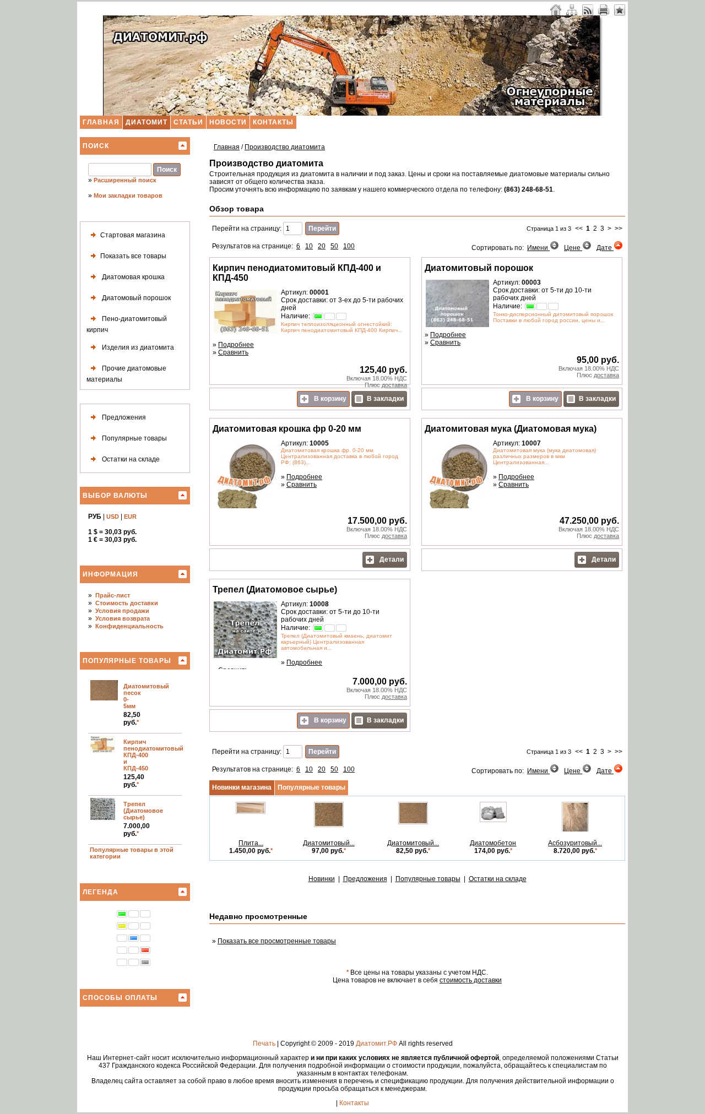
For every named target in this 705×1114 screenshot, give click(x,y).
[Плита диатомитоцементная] (250, 812)
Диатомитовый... (329, 843)
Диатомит (146, 122)
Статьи (188, 122)
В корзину (329, 399)
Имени (538, 248)
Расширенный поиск (125, 180)
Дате (605, 248)
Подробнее (236, 345)
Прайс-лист (112, 595)
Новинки (321, 879)
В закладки (385, 399)
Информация (110, 574)
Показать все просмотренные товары (277, 941)
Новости (228, 122)
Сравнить (233, 352)
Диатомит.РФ (376, 1043)
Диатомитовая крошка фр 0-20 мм (287, 428)
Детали (391, 559)
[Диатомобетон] (493, 820)
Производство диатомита (285, 147)
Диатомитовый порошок (479, 268)
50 (334, 246)
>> (618, 228)
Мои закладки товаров (128, 195)
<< (579, 228)
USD (112, 516)
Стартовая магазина (132, 235)
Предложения (123, 417)
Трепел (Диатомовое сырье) (143, 810)
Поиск (96, 146)
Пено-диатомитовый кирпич (126, 324)
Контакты (273, 122)
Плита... (250, 843)
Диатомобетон (493, 843)
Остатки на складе (130, 459)
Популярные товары (133, 438)
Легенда (100, 892)
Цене (573, 248)
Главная (101, 122)
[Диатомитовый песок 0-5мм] (413, 822)
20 (322, 246)
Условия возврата (122, 618)
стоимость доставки (471, 980)
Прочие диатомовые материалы (126, 374)
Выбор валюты (115, 495)
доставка (394, 385)
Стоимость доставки (126, 603)
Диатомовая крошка (132, 277)
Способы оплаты (120, 998)
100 (349, 246)
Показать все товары (133, 256)
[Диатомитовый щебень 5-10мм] (329, 825)
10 (309, 246)
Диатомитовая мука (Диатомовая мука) (510, 428)
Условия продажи (122, 610)
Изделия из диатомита (137, 347)
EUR (130, 516)
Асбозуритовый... (575, 843)
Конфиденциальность (129, 626)
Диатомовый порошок (135, 298)
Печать (264, 1043)
